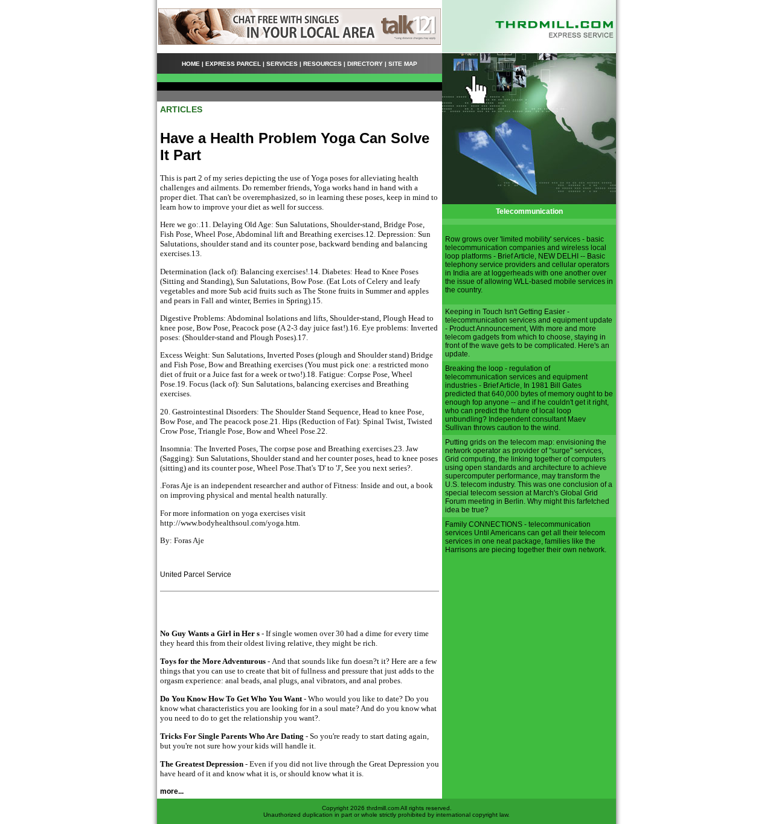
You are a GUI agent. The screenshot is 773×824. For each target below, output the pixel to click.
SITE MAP (402, 63)
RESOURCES (322, 63)
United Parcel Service (195, 574)
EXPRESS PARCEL (233, 63)
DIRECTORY (365, 63)
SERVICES (282, 63)
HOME (191, 63)
